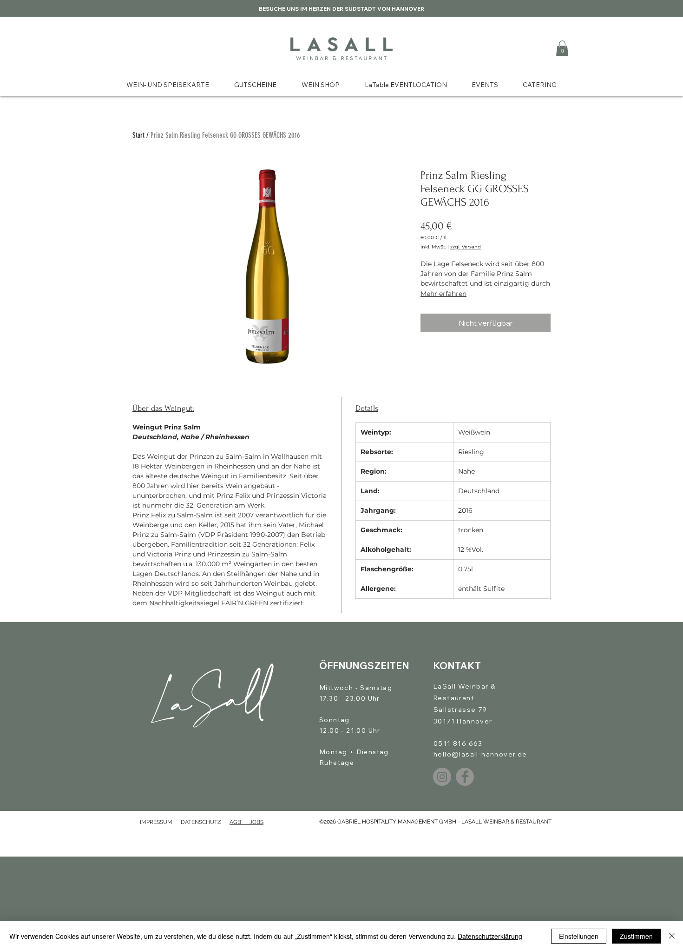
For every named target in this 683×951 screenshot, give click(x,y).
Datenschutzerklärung (490, 936)
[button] (562, 48)
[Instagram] (442, 777)
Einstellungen (578, 936)
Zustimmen (636, 936)
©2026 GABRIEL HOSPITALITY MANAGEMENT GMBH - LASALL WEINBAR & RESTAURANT (435, 821)
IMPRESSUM (156, 822)
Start (138, 135)
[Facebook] (465, 777)
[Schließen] (671, 936)
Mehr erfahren (443, 293)
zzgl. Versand (465, 247)
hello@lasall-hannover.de (480, 754)
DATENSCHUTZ (205, 822)
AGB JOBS (246, 822)
